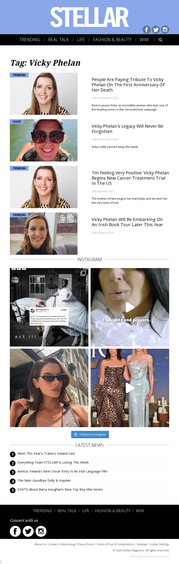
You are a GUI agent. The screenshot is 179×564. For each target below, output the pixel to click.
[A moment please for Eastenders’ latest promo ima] (49, 307)
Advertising (67, 544)
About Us (40, 544)
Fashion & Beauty (112, 39)
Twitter (156, 29)
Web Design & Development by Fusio (150, 556)
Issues (17, 121)
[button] (157, 39)
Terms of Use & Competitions (115, 544)
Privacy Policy (85, 544)
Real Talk (58, 39)
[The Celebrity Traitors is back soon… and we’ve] (130, 307)
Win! (144, 39)
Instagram (165, 29)
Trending (29, 39)
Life (81, 39)
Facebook (147, 29)
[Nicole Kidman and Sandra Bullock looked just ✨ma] (130, 388)
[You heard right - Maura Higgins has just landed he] (49, 388)
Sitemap (141, 544)
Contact (53, 544)
